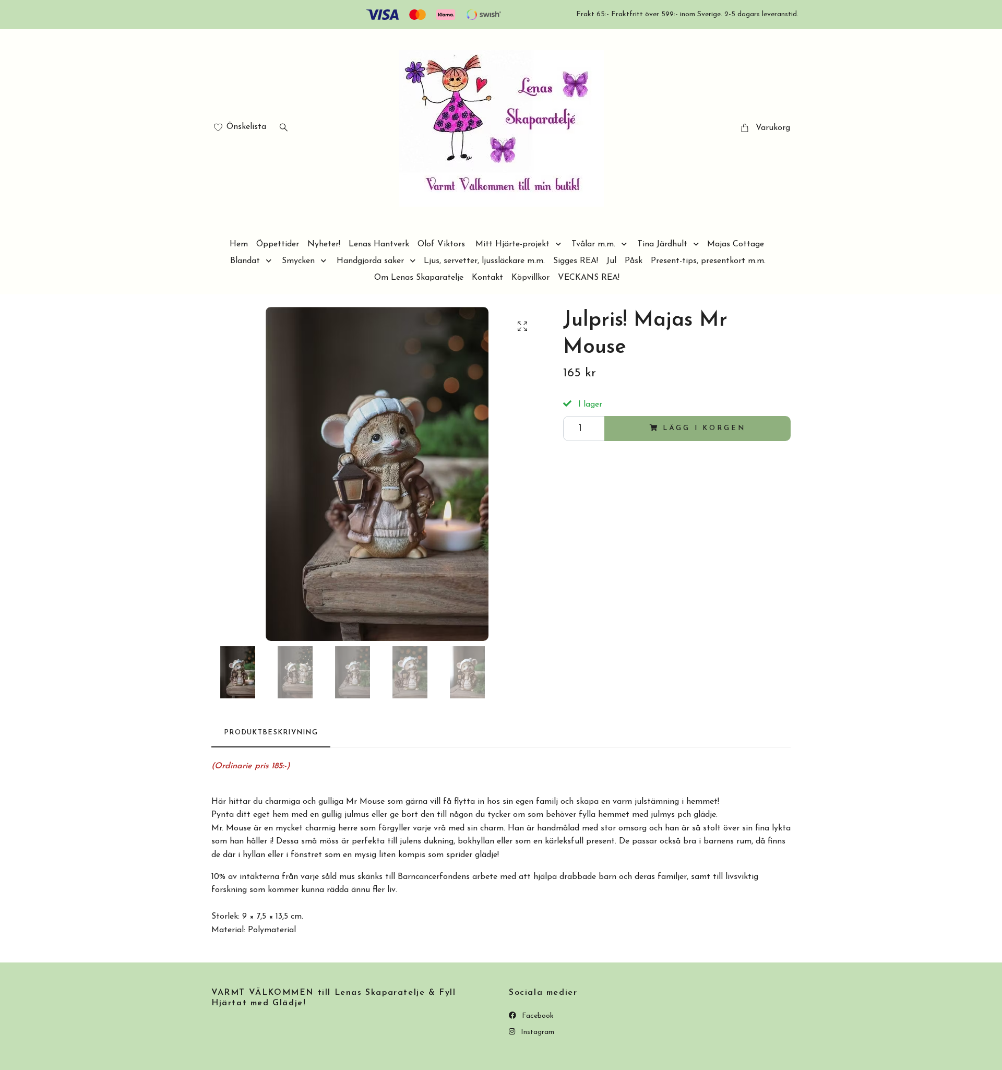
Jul (611, 261)
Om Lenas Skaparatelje (418, 278)
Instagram (536, 1032)
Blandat (245, 261)
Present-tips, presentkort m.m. (708, 261)
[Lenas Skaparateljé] (501, 128)
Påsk (633, 261)
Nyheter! (323, 244)
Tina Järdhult (662, 244)
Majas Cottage (735, 244)
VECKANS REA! (588, 278)
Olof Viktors (441, 244)
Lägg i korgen (704, 428)
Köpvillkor (530, 278)
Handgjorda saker (370, 261)
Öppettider (277, 244)
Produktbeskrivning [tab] (271, 732)
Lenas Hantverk (379, 244)
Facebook (537, 1016)
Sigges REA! (575, 261)
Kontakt (487, 278)
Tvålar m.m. (593, 244)
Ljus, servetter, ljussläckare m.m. (484, 261)
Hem (239, 244)
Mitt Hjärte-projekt (512, 244)
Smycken (298, 261)
